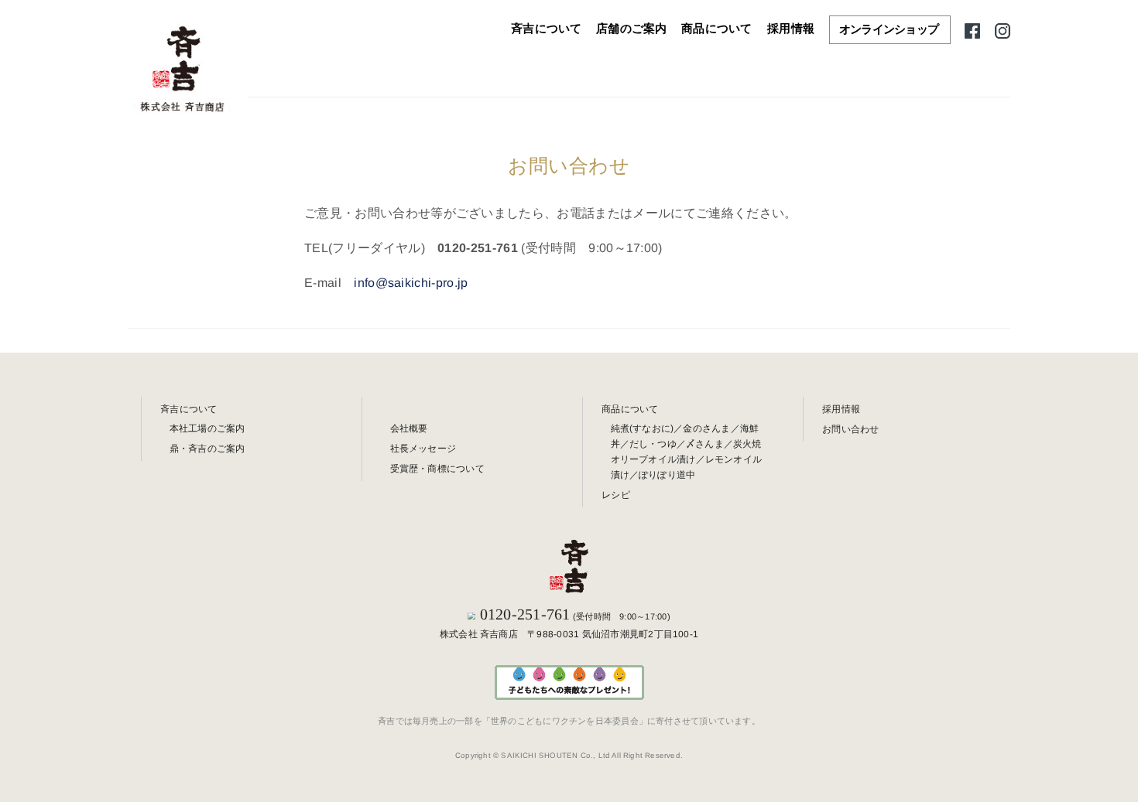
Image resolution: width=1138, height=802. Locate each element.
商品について (716, 28)
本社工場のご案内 (207, 428)
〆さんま (705, 444)
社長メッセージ (423, 448)
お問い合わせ (850, 429)
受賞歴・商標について (437, 468)
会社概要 (409, 428)
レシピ (616, 495)
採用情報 (790, 28)
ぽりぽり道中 (667, 474)
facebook (972, 29)
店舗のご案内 (631, 28)
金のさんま (706, 428)
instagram (1002, 29)
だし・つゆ (653, 444)
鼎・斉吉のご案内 (207, 448)
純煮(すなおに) (642, 428)
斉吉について (546, 28)
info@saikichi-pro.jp (411, 281)
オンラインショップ (888, 29)
